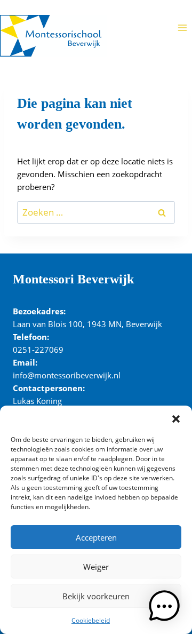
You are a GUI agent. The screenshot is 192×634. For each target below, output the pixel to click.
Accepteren (96, 537)
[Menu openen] (182, 27)
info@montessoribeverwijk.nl (67, 375)
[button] (176, 419)
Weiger (96, 566)
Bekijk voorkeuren (96, 596)
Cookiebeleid (90, 620)
